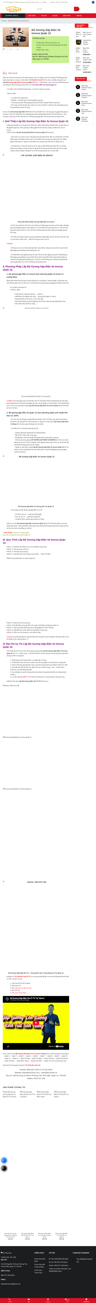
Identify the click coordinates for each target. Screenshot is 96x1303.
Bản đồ (48, 1301)
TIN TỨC (44, 15)
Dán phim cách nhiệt (19, 993)
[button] (13, 15)
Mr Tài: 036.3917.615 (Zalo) (58, 1262)
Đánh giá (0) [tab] (12, 73)
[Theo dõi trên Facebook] (93, 2)
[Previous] (5, 37)
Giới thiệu (32, 15)
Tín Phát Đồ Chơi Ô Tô (37, 80)
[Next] (26, 37)
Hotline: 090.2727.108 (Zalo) (58, 1265)
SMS (29, 1301)
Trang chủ (4, 20)
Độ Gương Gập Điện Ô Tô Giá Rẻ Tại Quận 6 (61, 1235)
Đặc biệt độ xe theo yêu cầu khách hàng (18, 20)
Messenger (86, 1301)
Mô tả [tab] (5, 73)
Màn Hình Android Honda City (86, 111)
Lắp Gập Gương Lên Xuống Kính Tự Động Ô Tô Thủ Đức (10, 1235)
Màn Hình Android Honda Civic (86, 103)
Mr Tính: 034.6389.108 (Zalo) (58, 1259)
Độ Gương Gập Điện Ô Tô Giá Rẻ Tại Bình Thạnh (44, 1235)
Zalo (67, 1301)
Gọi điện (10, 1301)
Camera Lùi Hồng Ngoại (21, 532)
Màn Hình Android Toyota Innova (86, 87)
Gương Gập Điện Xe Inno (17, 82)
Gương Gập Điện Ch (25, 1053)
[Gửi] (76, 9)
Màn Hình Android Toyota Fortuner (86, 95)
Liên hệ (78, 15)
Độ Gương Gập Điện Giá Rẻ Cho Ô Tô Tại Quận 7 (27, 1235)
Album (54, 15)
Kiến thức (66, 15)
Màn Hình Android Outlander (84, 119)
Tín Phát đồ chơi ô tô (32, 1065)
